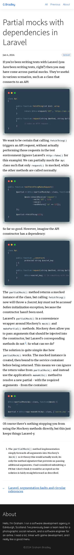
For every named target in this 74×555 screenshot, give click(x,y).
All (46, 4)
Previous (55, 4)
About (66, 4)
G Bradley (9, 4)
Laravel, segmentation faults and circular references (37, 489)
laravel (66, 54)
